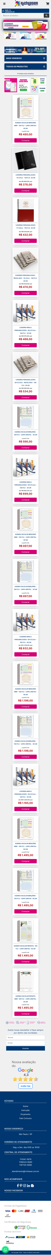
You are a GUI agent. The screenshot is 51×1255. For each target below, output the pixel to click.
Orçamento (25, 1114)
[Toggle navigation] (4, 4)
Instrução (25, 1110)
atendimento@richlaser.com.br (25, 1171)
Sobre (25, 1106)
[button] (6, 25)
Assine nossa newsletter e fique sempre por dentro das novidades (25, 1031)
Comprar (26, 140)
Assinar (25, 1048)
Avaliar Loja (25, 1086)
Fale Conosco (25, 1118)
